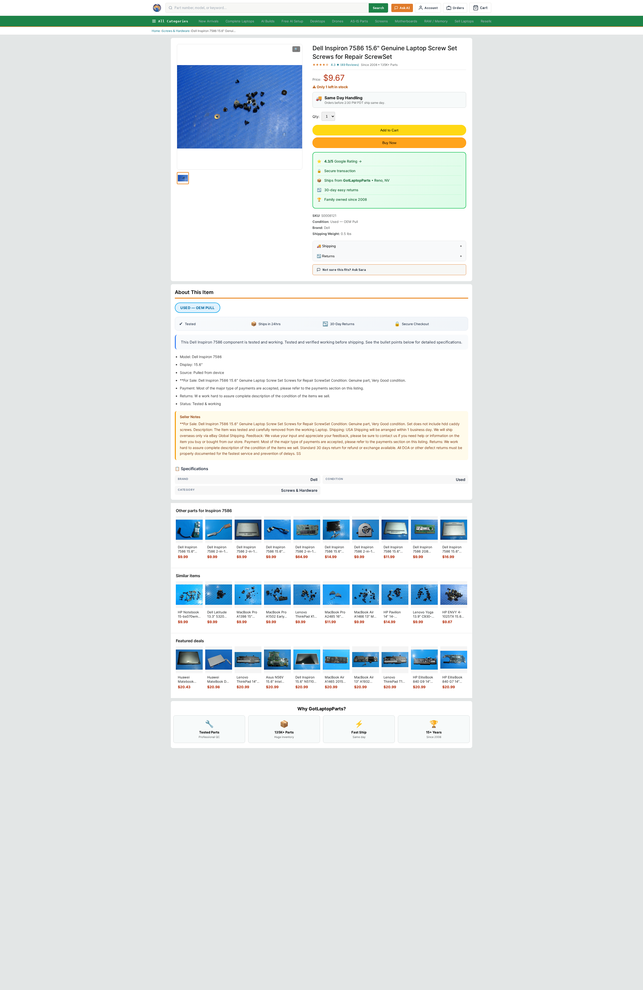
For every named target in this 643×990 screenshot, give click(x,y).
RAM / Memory (436, 21)
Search (378, 8)
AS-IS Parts (359, 21)
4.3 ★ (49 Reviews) (345, 65)
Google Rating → (343, 161)
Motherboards (406, 21)
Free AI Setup (292, 21)
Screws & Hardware (176, 31)
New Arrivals (209, 21)
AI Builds (268, 21)
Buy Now (389, 143)
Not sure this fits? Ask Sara (344, 270)
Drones (337, 21)
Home (156, 31)
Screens (381, 21)
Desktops (317, 21)
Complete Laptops (240, 21)
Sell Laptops (464, 21)
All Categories (173, 21)
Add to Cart (389, 130)
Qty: (315, 116)
